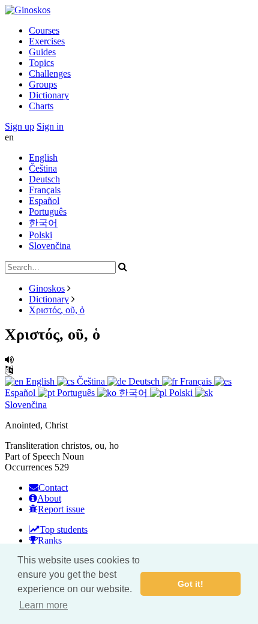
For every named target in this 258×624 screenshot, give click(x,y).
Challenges (50, 73)
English (43, 157)
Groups (43, 84)
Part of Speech (32, 456)
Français (45, 190)
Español (44, 201)
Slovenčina (50, 246)
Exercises (47, 41)
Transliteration (32, 445)
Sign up (19, 126)
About (49, 498)
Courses (44, 30)
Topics (41, 63)
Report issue (61, 509)
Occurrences (28, 467)
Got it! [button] (190, 584)
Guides (42, 52)
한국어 (43, 223)
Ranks (50, 540)
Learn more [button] (43, 605)
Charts (41, 106)
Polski (40, 235)
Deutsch (44, 179)
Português (48, 211)
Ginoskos (47, 288)
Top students (64, 529)
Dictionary (49, 95)
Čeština (43, 168)
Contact (53, 487)
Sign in (50, 126)
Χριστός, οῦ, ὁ (57, 310)
